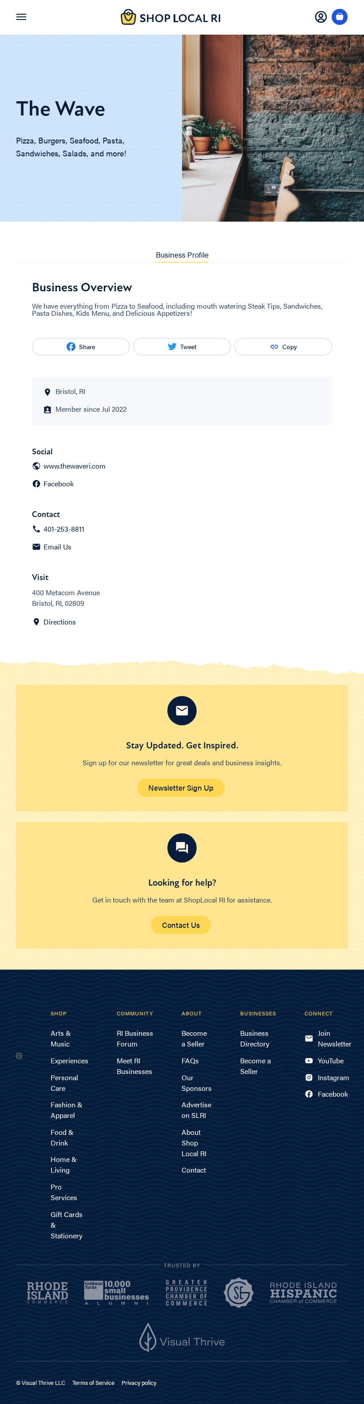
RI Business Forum (135, 1038)
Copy (289, 346)
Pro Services (64, 1191)
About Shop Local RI (194, 1142)
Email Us (57, 546)
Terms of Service (93, 1382)
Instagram (333, 1077)
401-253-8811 (64, 529)
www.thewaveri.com (75, 465)
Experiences (69, 1060)
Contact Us (181, 924)
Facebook (59, 483)
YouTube (331, 1060)
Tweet (188, 346)
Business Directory (254, 1038)
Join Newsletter (333, 1038)
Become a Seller (194, 1038)
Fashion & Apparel (67, 1109)
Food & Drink (62, 1137)
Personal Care (64, 1082)
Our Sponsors (197, 1082)
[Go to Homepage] (170, 22)
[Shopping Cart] (340, 17)
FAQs (190, 1060)
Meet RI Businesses (134, 1065)
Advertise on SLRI (196, 1109)
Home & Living (64, 1164)
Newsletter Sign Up (181, 787)
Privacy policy (139, 1382)
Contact (194, 1170)
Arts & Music (61, 1038)
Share (87, 346)
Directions (60, 621)
